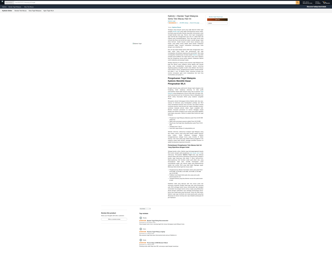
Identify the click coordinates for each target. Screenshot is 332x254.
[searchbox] (155, 2)
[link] (208, 17)
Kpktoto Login (171, 21)
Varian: (170, 27)
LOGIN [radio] (210, 23)
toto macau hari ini (195, 153)
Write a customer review (114, 219)
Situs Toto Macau (29, 7)
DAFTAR (217, 19)
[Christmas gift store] (314, 7)
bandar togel (176, 31)
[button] (173, 23)
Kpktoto (4, 7)
